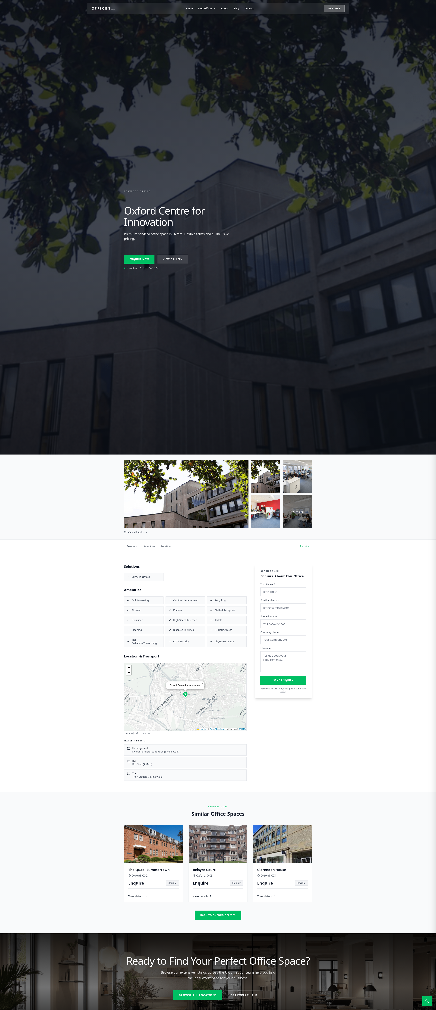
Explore (334, 8)
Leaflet (202, 728)
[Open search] (427, 1001)
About (224, 8)
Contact (249, 8)
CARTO (242, 728)
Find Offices (205, 8)
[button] (185, 694)
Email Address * (269, 600)
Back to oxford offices (218, 915)
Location (166, 546)
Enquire (304, 546)
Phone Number (269, 616)
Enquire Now (139, 259)
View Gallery (172, 259)
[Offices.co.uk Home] (103, 8)
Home (189, 8)
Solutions (132, 546)
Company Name (269, 632)
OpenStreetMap (217, 728)
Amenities (149, 546)
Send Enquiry (283, 680)
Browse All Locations (198, 995)
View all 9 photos (137, 532)
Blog (236, 8)
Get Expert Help (244, 995)
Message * (266, 648)
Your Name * (267, 584)
